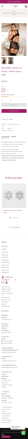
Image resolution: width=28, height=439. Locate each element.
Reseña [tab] (13, 136)
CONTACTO (4, 252)
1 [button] (9, 217)
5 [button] (16, 217)
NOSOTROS (4, 246)
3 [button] (13, 217)
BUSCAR (3, 249)
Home (13, 11)
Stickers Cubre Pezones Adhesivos (12, 210)
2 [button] (11, 217)
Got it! (6, 436)
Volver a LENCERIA (15, 227)
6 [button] (18, 217)
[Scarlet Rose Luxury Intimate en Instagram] (15, 280)
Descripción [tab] (5, 136)
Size (2, 86)
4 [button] (14, 217)
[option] (14, 200)
